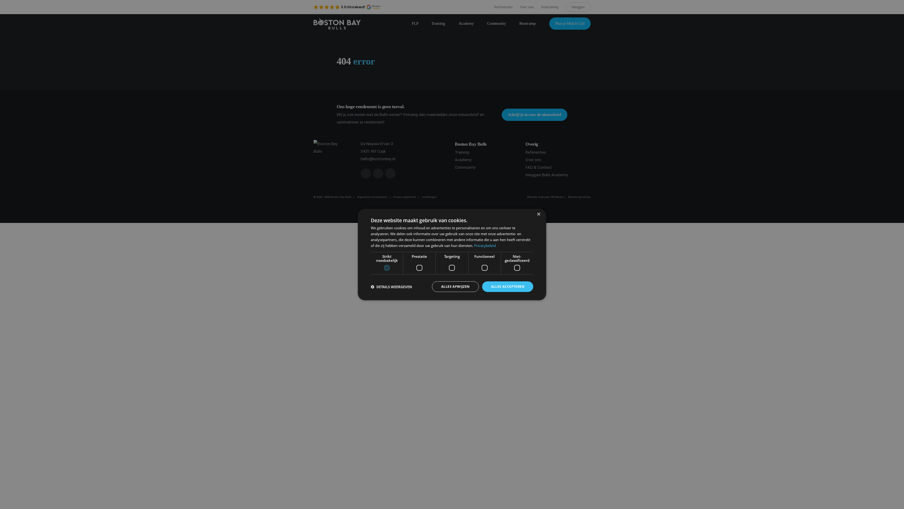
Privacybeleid (485, 245)
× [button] (538, 214)
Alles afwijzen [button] (455, 286)
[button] (391, 286)
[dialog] (452, 254)
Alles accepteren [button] (507, 286)
